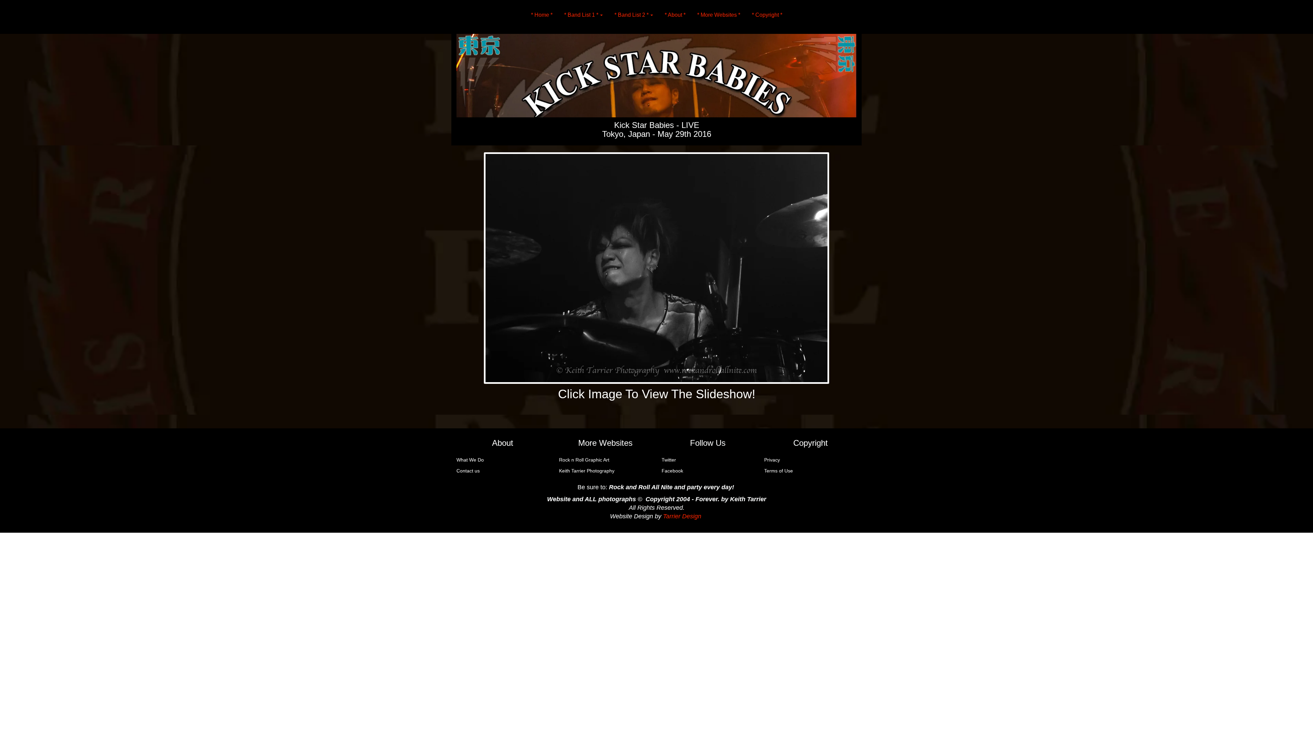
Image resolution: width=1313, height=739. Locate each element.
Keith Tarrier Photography (586, 471)
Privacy (772, 460)
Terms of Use (778, 471)
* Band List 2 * (631, 15)
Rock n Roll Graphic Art (584, 460)
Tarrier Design (682, 516)
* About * (675, 15)
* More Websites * (718, 15)
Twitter (669, 460)
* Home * (542, 15)
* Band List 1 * (581, 15)
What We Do (470, 460)
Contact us (468, 471)
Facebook (672, 471)
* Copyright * (767, 15)
